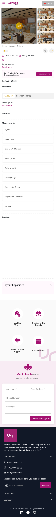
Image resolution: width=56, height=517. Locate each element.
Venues (12, 46)
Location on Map (23, 95)
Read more (7, 67)
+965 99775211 (14, 462)
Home (4, 46)
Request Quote (44, 74)
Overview (8, 95)
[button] (48, 3)
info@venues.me (14, 473)
